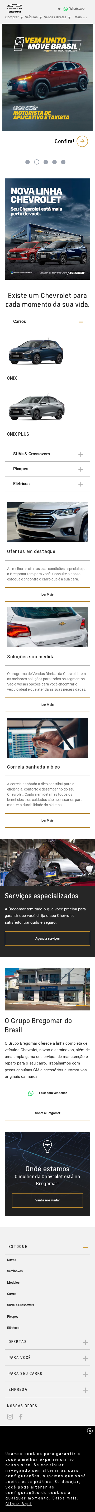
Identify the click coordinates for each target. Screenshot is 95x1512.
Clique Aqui (19, 1503)
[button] (47, 321)
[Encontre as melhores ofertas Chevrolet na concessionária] (47, 229)
